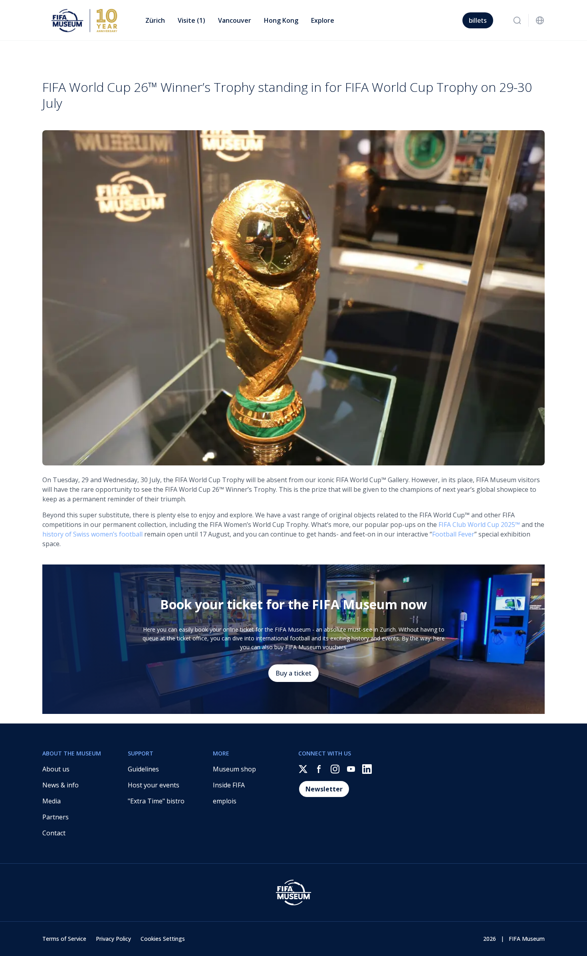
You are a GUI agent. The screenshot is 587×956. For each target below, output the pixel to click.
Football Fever (453, 534)
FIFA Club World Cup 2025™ (479, 524)
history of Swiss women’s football (92, 534)
